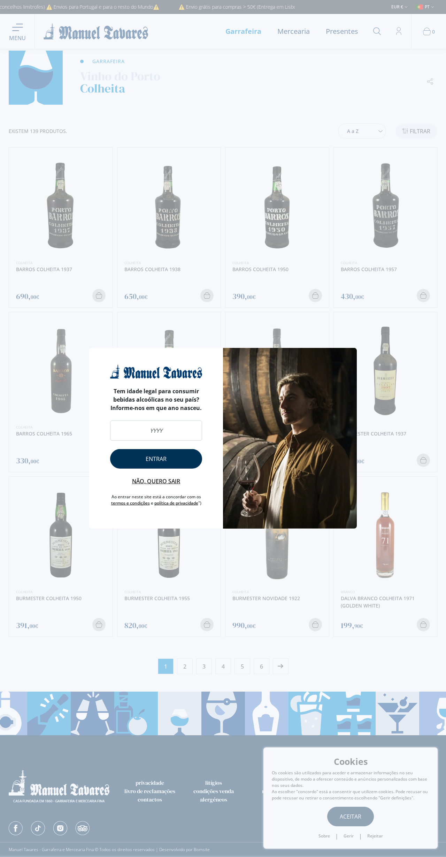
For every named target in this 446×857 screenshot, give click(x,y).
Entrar (156, 459)
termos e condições (130, 503)
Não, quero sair (156, 481)
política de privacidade (176, 503)
